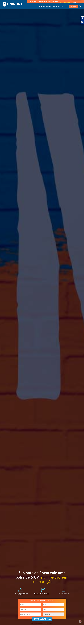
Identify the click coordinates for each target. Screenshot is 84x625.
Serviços (60, 6)
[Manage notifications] (80, 621)
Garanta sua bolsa (42, 619)
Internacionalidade (45, 1)
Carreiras (55, 1)
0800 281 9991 (70, 2)
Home (40, 6)
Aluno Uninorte (32, 1)
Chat (66, 6)
